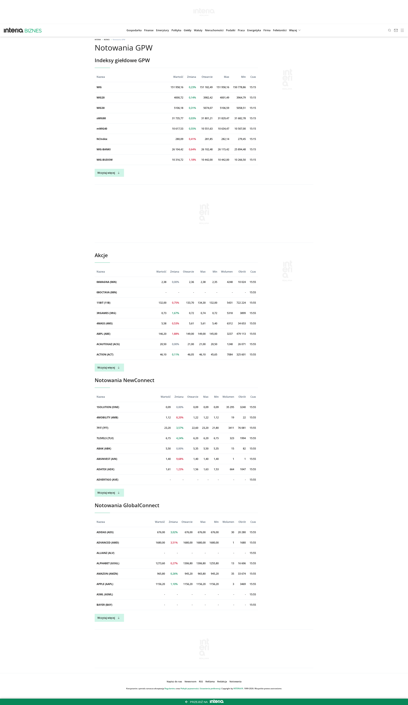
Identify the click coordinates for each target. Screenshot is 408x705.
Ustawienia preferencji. (210, 688)
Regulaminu (170, 688)
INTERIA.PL (238, 688)
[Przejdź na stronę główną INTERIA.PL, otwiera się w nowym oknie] (13, 30)
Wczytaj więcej (106, 173)
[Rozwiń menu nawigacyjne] (402, 30)
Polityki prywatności (190, 688)
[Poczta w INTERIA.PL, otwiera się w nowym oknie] (396, 30)
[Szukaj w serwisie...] (389, 30)
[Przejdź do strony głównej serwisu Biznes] (33, 30)
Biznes (107, 39)
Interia (98, 39)
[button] (187, 30)
